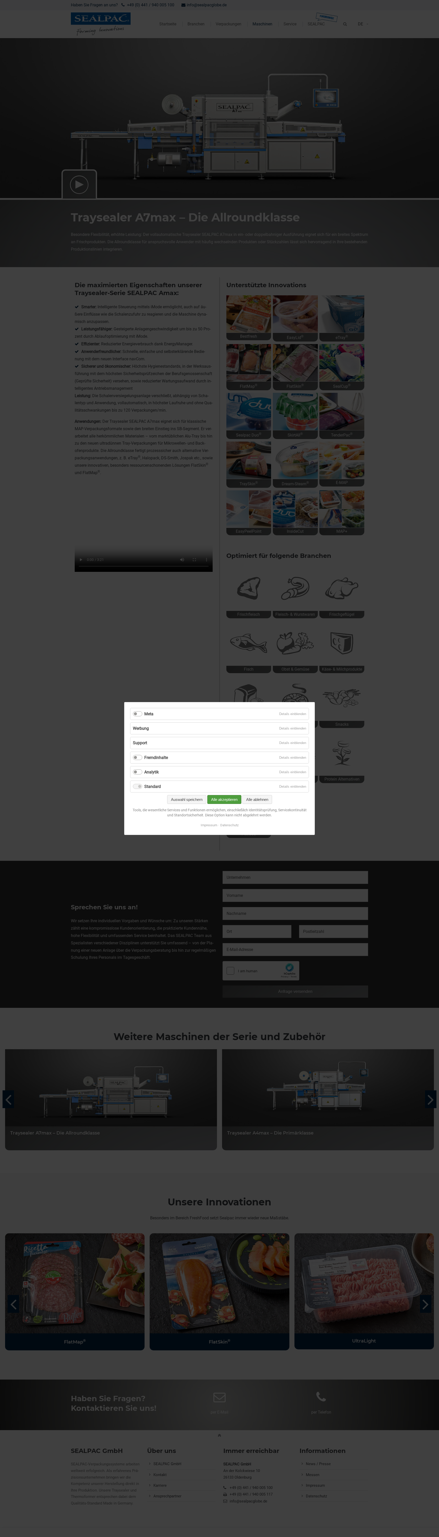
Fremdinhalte (156, 757)
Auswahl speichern (186, 799)
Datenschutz (229, 825)
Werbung (141, 728)
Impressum (209, 825)
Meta (148, 713)
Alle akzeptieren (224, 799)
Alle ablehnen (257, 799)
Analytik (151, 772)
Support (140, 742)
